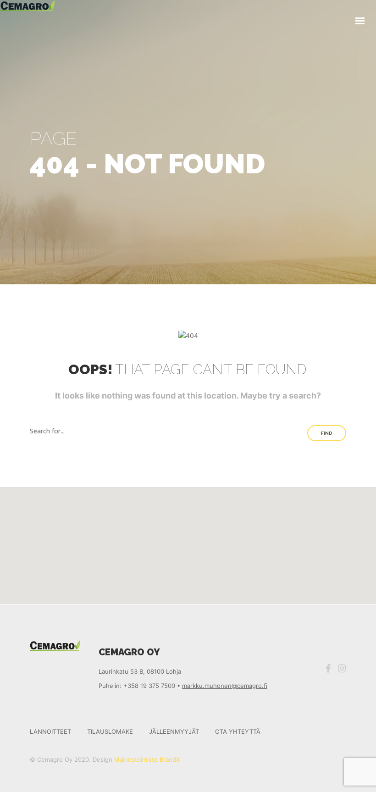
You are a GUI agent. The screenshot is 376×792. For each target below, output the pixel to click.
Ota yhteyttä (237, 731)
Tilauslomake (110, 731)
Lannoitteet (50, 731)
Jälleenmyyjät (174, 731)
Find (326, 433)
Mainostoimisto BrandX (147, 759)
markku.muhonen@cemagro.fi (224, 685)
